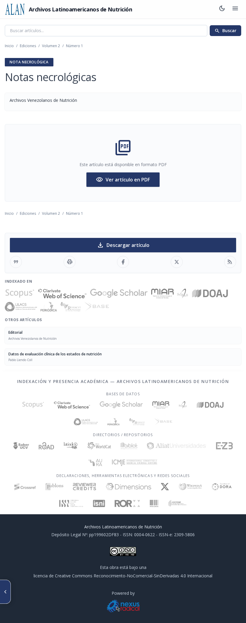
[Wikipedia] (190, 486)
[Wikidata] (154, 503)
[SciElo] (182, 293)
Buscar (225, 30)
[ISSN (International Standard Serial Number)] (71, 503)
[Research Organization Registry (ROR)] (127, 503)
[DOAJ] (210, 293)
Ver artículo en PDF (123, 179)
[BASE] (96, 307)
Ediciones (28, 45)
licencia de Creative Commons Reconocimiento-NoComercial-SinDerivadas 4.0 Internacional (123, 576)
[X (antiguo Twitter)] (165, 486)
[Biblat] (129, 445)
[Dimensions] (129, 486)
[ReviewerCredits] (84, 486)
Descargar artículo (123, 245)
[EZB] (224, 445)
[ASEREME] (177, 503)
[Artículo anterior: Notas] (5, 592)
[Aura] (95, 462)
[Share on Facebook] (123, 262)
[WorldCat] (99, 445)
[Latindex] (71, 445)
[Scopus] (20, 293)
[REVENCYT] (71, 307)
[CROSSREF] (25, 486)
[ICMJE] (135, 462)
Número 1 (74, 45)
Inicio (9, 45)
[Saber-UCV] (21, 445)
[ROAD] (46, 445)
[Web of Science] (62, 293)
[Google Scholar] (119, 293)
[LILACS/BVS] (21, 307)
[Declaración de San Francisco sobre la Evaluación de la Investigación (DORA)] (222, 486)
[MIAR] (162, 293)
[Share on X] (177, 262)
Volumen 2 (51, 45)
